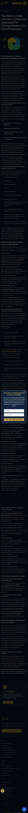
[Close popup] (24, 392)
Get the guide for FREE (14, 419)
